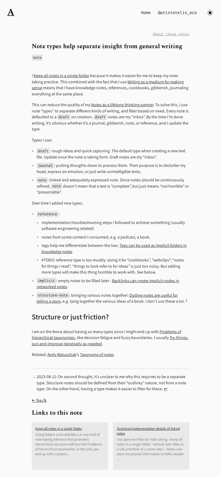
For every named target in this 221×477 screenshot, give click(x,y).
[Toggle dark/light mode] (210, 12)
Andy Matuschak (62, 354)
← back (39, 400)
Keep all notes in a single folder (61, 75)
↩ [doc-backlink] (165, 389)
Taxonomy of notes (97, 354)
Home (146, 12)
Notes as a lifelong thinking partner (122, 105)
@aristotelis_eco (177, 12)
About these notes (171, 34)
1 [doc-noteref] (186, 300)
